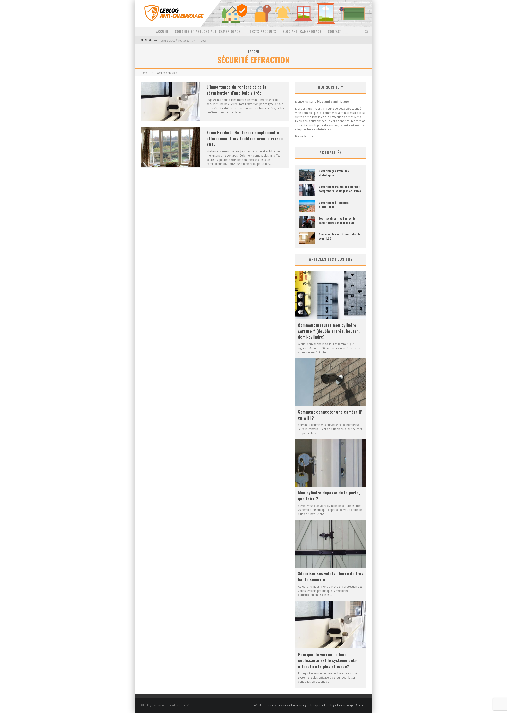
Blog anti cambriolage (302, 31)
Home (144, 72)
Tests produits (263, 31)
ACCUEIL (162, 31)
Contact (335, 31)
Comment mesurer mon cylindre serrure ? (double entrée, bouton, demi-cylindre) (329, 331)
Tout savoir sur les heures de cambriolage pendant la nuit (196, 44)
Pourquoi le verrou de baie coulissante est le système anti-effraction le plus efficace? (327, 660)
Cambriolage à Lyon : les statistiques (334, 173)
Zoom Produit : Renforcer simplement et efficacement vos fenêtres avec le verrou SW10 (245, 138)
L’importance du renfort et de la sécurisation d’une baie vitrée (236, 90)
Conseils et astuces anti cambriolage (207, 31)
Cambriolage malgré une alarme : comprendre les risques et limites (340, 188)
